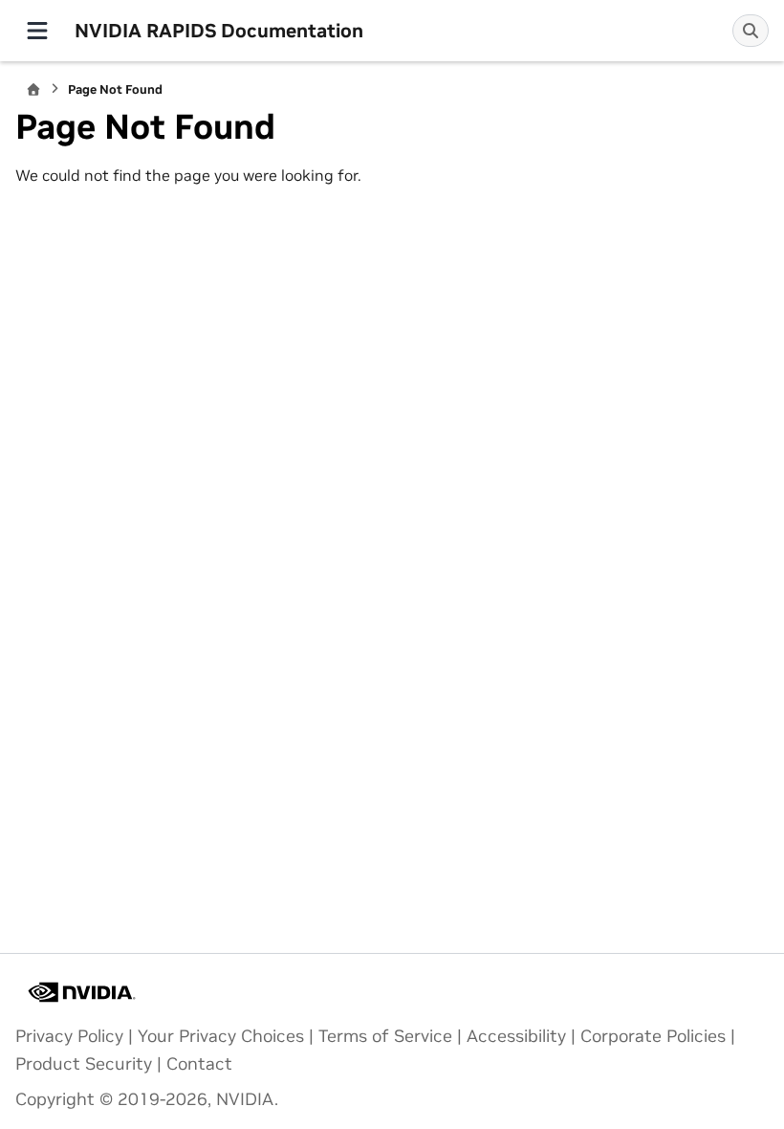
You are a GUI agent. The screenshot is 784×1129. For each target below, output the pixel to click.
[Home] (33, 89)
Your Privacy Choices (221, 1036)
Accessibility (516, 1036)
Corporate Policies (653, 1036)
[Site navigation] (37, 30)
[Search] (750, 30)
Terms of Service (385, 1036)
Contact (199, 1063)
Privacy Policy (69, 1036)
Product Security (83, 1063)
